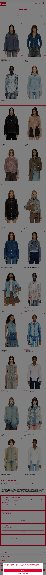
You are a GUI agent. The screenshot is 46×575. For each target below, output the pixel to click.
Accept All (23, 570)
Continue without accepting (23, 573)
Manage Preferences (15, 566)
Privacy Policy (25, 566)
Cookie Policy (32, 566)
